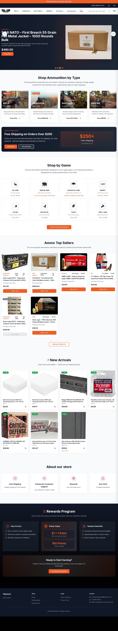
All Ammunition (36, 600)
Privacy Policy (64, 600)
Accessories (71, 11)
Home (33, 597)
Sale (81, 11)
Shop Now (7, 54)
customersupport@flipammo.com (101, 597)
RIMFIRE (49, 11)
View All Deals (26, 146)
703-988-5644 (96, 599)
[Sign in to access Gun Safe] (114, 11)
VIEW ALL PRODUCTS (59, 344)
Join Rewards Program (59, 571)
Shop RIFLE (13, 118)
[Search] (109, 11)
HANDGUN (26, 11)
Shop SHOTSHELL (72, 118)
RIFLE (16, 11)
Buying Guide (36, 603)
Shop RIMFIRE (101, 118)
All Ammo (59, 11)
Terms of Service (65, 597)
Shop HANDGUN (43, 118)
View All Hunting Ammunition (59, 227)
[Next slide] (113, 34)
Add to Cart (15, 291)
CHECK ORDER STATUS (97, 5)
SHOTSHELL (38, 11)
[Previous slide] (4, 34)
